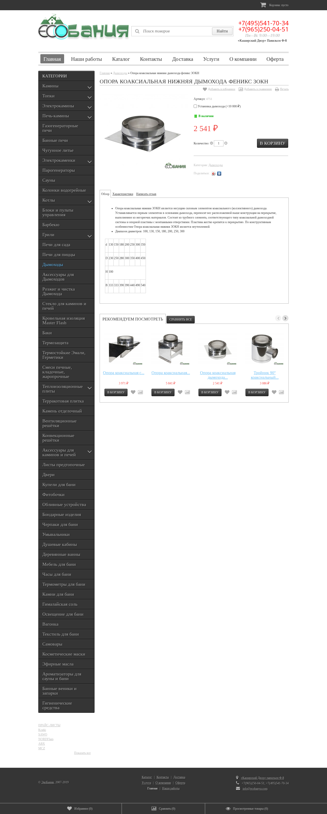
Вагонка (50, 624)
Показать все (82, 753)
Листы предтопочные (63, 464)
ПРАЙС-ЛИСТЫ (49, 725)
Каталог (121, 58)
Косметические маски (63, 654)
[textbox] (182, 31)
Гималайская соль (59, 604)
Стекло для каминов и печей (64, 306)
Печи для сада (56, 244)
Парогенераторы (58, 170)
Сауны (48, 180)
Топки (48, 95)
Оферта (275, 58)
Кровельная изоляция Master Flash (63, 320)
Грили (48, 234)
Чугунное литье (58, 150)
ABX (41, 744)
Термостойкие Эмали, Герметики (64, 355)
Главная (52, 58)
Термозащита (55, 342)
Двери (48, 474)
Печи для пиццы (58, 254)
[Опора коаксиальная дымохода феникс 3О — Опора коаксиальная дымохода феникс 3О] (217, 348)
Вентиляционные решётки (59, 423)
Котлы (48, 200)
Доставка (182, 58)
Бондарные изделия (61, 514)
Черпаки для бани (60, 524)
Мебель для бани (59, 564)
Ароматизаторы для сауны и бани (61, 676)
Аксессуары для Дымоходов (58, 277)
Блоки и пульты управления (57, 212)
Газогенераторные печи (60, 128)
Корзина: (278, 5)
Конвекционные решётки (58, 438)
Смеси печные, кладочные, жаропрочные (57, 372)
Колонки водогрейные (64, 190)
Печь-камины (55, 115)
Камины (50, 85)
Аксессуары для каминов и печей (59, 452)
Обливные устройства (64, 504)
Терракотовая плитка (63, 401)
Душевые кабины (59, 544)
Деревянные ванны (61, 554)
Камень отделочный (62, 411)
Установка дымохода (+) (219, 106)
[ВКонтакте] (219, 173)
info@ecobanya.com (255, 788)
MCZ (41, 748)
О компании (242, 58)
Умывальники (56, 534)
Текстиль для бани (60, 634)
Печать (284, 88)
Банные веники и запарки (59, 691)
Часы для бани (56, 574)
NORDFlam (45, 739)
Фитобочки (53, 494)
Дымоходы (52, 264)
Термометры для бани (63, 584)
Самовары (52, 644)
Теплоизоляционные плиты (62, 389)
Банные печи (55, 140)
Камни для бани (58, 594)
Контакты (151, 58)
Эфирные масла (58, 664)
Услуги (211, 58)
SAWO (42, 734)
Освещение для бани (63, 614)
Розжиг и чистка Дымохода (58, 291)
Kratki (42, 730)
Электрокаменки (58, 160)
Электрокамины (58, 105)
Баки (47, 332)
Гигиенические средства (57, 705)
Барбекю (50, 224)
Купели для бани (59, 484)
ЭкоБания (47, 782)
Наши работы (86, 58)
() (83, 808)
